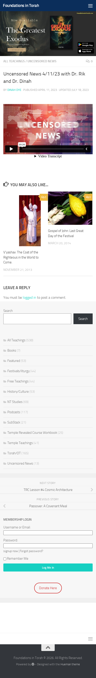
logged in (29, 297)
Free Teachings (18, 381)
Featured (13, 361)
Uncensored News (41, 61)
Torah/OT (14, 453)
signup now (10, 551)
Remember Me (17, 559)
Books (11, 350)
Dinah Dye (14, 90)
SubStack (13, 422)
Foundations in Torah (21, 5)
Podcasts (13, 412)
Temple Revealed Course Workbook (32, 433)
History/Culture (18, 392)
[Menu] (90, 5)
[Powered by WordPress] (32, 664)
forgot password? (31, 551)
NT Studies (15, 402)
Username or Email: (17, 527)
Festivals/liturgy (18, 371)
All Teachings (14, 61)
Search (8, 311)
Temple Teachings (20, 443)
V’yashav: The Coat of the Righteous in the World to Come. (21, 257)
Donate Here (48, 588)
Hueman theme (70, 664)
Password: (10, 540)
